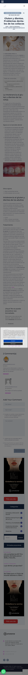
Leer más (18, 337)
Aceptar (13, 341)
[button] (3, 671)
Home (7, 26)
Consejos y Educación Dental (12, 13)
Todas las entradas (14, 26)
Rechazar (13, 343)
